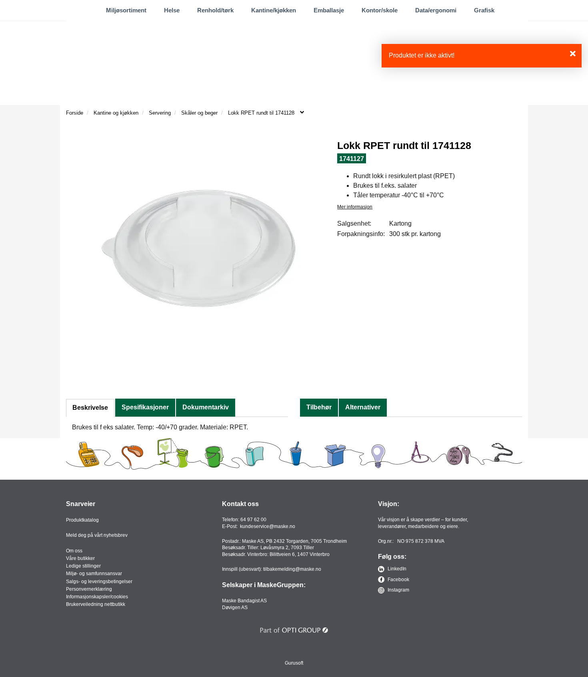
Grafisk (484, 10)
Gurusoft (294, 663)
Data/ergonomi (435, 10)
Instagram (397, 590)
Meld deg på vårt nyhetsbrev (97, 535)
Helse (172, 10)
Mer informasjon (354, 207)
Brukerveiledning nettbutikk (95, 604)
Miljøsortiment (126, 10)
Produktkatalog (82, 520)
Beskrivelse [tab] (90, 407)
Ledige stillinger (83, 566)
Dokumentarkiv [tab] (205, 407)
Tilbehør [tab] (319, 407)
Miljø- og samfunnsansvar (94, 573)
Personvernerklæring (89, 589)
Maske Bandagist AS (244, 601)
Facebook (397, 579)
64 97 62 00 (253, 519)
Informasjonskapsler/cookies (97, 597)
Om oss (74, 551)
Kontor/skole (380, 10)
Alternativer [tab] (362, 407)
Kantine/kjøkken (273, 10)
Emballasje (329, 10)
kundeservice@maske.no (267, 526)
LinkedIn (396, 569)
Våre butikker (80, 558)
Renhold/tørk (215, 10)
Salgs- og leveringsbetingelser (99, 581)
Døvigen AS (235, 607)
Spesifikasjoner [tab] (145, 407)
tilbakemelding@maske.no (292, 569)
